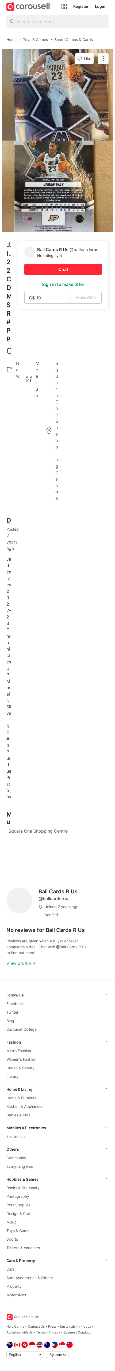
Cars (10, 1269)
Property (14, 1286)
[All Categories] (64, 6)
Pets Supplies (18, 1205)
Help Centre (15, 1326)
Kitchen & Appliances (24, 1106)
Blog (10, 1020)
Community (16, 1157)
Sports (12, 1239)
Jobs (87, 1326)
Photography (17, 1196)
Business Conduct (77, 1332)
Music (11, 1222)
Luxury (12, 1076)
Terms (40, 1332)
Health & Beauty (20, 1068)
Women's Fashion (21, 1059)
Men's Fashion (18, 1050)
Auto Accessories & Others (29, 1277)
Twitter (12, 1012)
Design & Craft (19, 1213)
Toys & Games (18, 1230)
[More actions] (103, 58)
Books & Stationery (23, 1187)
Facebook (15, 1003)
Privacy (54, 1332)
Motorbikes (16, 1295)
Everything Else (19, 1166)
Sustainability (70, 1326)
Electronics (15, 1136)
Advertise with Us (19, 1332)
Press (52, 1326)
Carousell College (21, 1029)
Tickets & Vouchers (23, 1247)
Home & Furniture (21, 1098)
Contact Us (36, 1326)
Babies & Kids (18, 1115)
